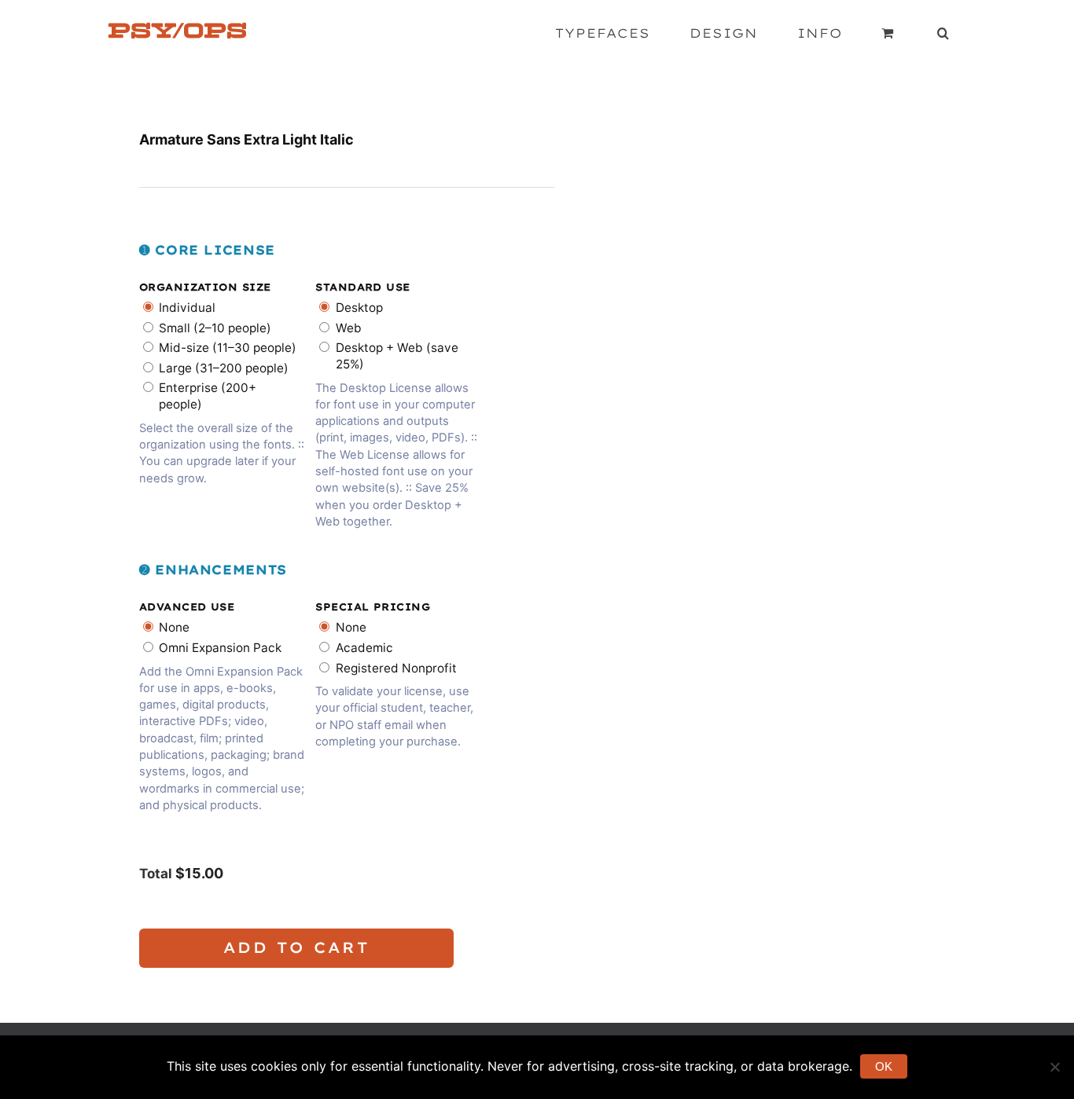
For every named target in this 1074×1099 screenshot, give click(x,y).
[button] (943, 33)
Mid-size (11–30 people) (227, 347)
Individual (187, 307)
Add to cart (296, 947)
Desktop (359, 307)
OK (883, 1066)
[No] (1054, 1067)
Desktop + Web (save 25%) (397, 356)
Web (349, 328)
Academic (364, 647)
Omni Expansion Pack (220, 647)
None (174, 627)
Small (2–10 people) (215, 328)
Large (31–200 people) (224, 368)
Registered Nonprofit (396, 668)
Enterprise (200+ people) (207, 396)
